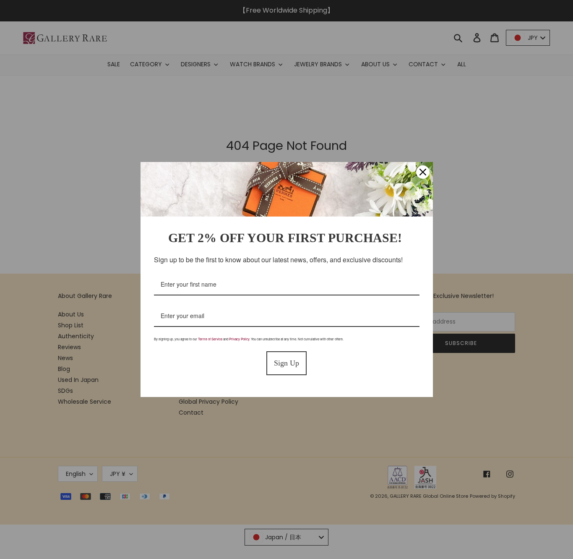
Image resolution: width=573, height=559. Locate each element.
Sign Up (286, 363)
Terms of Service (210, 339)
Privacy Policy (239, 339)
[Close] (423, 172)
